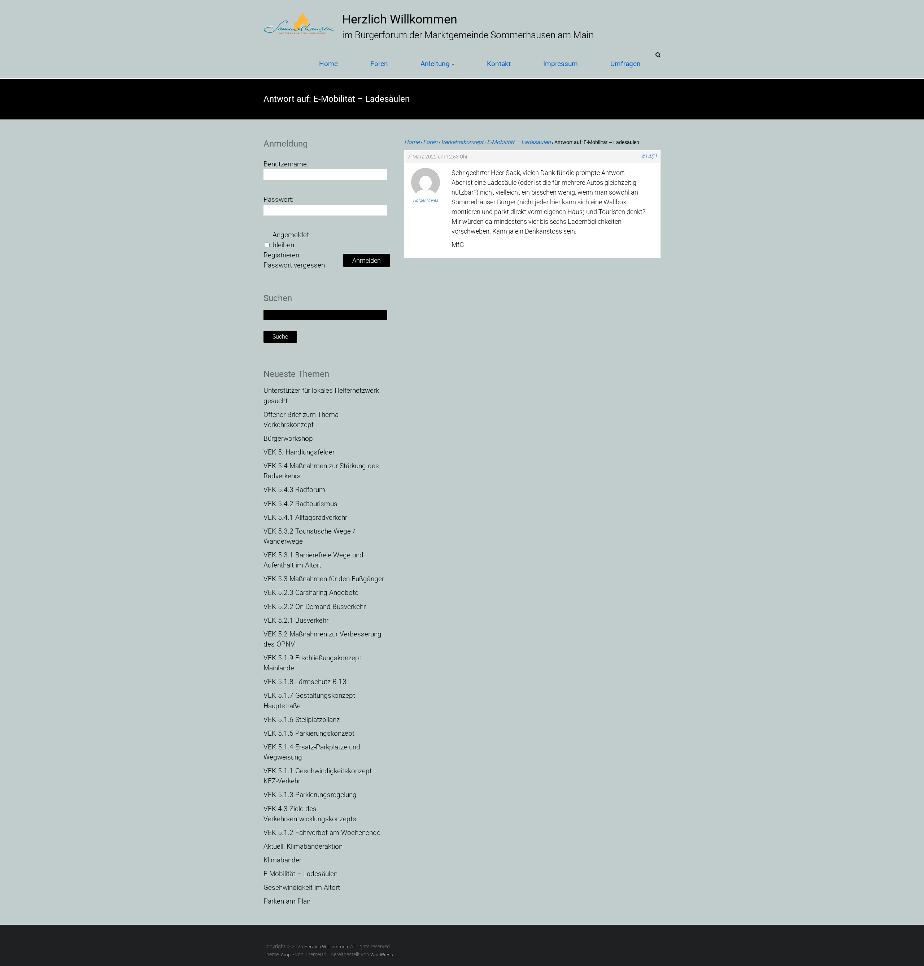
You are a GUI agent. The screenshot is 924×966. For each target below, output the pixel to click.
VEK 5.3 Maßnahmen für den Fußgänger (323, 579)
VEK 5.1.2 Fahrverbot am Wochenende (321, 833)
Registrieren (281, 255)
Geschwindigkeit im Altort (301, 888)
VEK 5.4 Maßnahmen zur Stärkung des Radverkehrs (321, 471)
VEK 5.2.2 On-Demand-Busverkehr (314, 607)
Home (328, 64)
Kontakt (499, 64)
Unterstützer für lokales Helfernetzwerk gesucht (321, 396)
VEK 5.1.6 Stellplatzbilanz (301, 720)
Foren (379, 64)
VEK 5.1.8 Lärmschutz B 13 (304, 682)
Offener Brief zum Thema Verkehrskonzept (301, 420)
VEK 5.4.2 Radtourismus (300, 504)
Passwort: (278, 200)
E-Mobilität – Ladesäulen (519, 142)
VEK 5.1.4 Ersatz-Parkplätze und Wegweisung (311, 752)
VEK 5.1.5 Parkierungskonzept (308, 733)
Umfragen (625, 64)
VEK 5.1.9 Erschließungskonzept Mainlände (312, 663)
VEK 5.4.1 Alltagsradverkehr (305, 518)
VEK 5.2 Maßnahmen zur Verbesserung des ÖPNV (322, 639)
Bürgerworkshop (288, 439)
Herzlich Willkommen (399, 19)
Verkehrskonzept (462, 142)
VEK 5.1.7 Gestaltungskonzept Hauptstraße (309, 701)
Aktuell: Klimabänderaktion (303, 846)
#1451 (649, 156)
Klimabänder (282, 860)
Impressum (560, 64)
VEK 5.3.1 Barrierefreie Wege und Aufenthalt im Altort (313, 560)
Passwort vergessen (294, 265)
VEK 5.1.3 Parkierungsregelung (310, 795)
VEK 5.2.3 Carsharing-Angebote (310, 593)
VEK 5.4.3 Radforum (294, 490)
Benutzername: (285, 164)
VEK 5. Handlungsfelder (299, 452)
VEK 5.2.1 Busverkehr (295, 621)
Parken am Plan (286, 901)
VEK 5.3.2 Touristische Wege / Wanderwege (309, 536)
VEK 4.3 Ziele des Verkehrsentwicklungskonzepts (309, 814)
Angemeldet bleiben (291, 240)
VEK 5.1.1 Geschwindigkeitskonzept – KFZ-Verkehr (320, 776)
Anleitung (435, 64)
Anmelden (366, 260)
